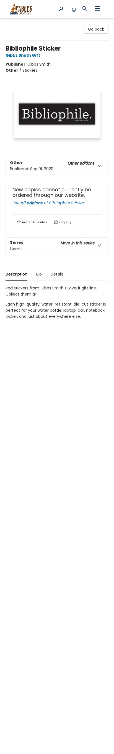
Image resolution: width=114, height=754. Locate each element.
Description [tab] (16, 274)
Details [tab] (57, 274)
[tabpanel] (57, 310)
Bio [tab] (39, 274)
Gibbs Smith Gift (23, 55)
